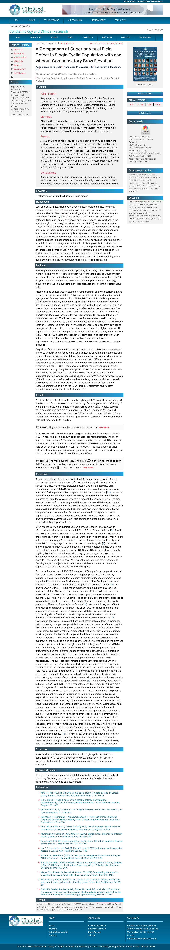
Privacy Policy (148, 946)
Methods (18, 61)
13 (89, 680)
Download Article (146, 94)
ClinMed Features (156, 1)
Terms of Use (132, 946)
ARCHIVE (70, 37)
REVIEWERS (54, 37)
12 (112, 617)
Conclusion (19, 73)
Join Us (91, 935)
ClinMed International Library (39, 946)
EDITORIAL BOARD (35, 37)
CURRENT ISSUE (88, 37)
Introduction (19, 57)
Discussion (19, 69)
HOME (16, 20)
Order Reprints (145, 113)
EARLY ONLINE (107, 37)
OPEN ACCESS (125, 37)
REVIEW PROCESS (145, 37)
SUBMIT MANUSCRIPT (99, 20)
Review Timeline (129, 1)
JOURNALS (31, 20)
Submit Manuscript (58, 932)
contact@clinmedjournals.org (142, 938)
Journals (53, 928)
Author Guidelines (97, 928)
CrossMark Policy (143, 1)
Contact (53, 935)
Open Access (94, 932)
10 (111, 584)
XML (149, 104)
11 (85, 604)
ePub (157, 104)
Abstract (18, 49)
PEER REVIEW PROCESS (51, 20)
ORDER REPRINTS (120, 20)
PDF (132, 104)
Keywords (18, 53)
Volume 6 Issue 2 (144, 84)
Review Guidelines (97, 925)
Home (51, 925)
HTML (140, 104)
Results (17, 65)
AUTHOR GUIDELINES (75, 20)
